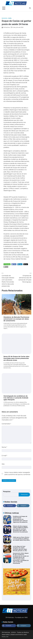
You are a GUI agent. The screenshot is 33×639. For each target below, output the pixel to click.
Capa (9, 18)
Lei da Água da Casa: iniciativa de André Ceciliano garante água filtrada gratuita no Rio (20, 539)
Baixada (4, 18)
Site (3, 464)
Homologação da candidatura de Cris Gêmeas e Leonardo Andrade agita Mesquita (16, 397)
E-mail (4, 455)
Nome (4, 447)
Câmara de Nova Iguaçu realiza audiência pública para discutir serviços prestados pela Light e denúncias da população (20, 519)
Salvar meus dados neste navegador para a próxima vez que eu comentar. (17, 473)
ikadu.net (5, 636)
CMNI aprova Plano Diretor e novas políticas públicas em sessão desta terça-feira (21, 529)
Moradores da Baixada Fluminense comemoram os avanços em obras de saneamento (16, 319)
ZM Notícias (6, 27)
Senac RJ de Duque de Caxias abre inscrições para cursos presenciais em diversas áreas (16, 358)
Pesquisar (6, 491)
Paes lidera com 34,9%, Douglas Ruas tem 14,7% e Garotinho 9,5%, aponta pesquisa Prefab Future (21, 558)
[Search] (30, 8)
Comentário (6, 424)
